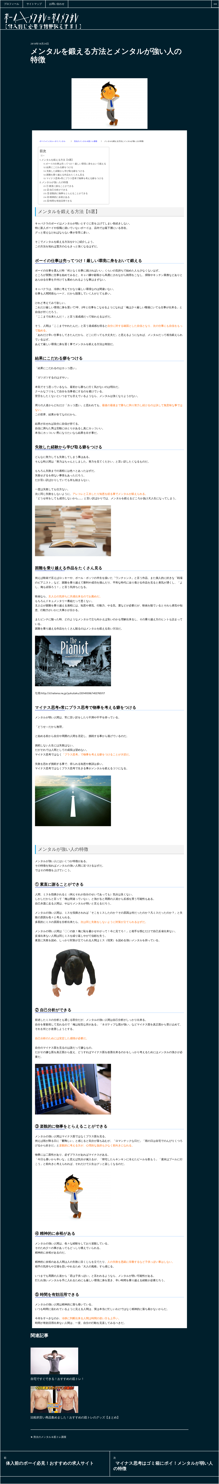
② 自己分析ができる (57, 190)
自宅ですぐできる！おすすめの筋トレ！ (57, 1379)
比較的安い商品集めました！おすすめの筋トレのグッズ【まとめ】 (75, 1417)
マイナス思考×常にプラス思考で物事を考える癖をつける (74, 178)
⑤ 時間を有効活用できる (59, 201)
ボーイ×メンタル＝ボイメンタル (53, 141)
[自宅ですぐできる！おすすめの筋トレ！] (54, 1363)
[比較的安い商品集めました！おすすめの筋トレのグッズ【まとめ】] (54, 1402)
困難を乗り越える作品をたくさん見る (65, 175)
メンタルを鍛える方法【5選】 (57, 159)
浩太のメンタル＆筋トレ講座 (85, 141)
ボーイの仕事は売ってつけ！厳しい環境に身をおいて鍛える (76, 164)
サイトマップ (34, 3)
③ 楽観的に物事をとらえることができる (67, 193)
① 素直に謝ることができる (60, 186)
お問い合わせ (56, 3)
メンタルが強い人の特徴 (55, 182)
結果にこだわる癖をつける (59, 167)
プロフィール (11, 3)
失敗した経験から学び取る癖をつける (65, 171)
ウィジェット (215, 7)
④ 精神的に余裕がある (58, 197)
